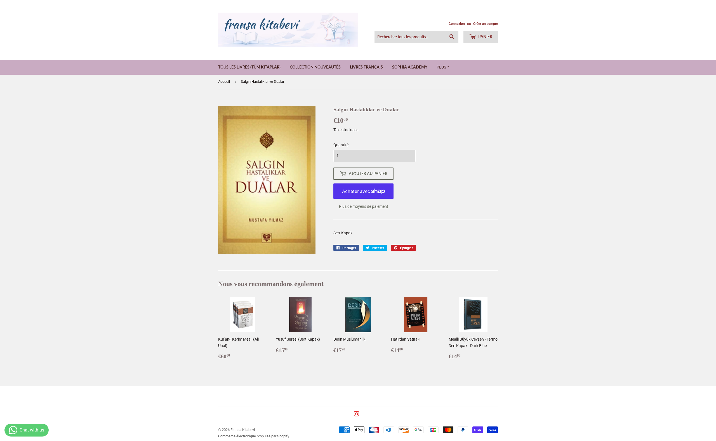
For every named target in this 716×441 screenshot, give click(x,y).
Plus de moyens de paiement (363, 206)
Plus (441, 67)
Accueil (224, 81)
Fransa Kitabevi (242, 430)
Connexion (457, 24)
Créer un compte (485, 24)
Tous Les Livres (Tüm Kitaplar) (249, 67)
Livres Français (366, 67)
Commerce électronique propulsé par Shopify (253, 436)
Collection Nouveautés (315, 67)
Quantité (340, 145)
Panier (484, 36)
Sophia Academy (409, 67)
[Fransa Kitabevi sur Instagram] (356, 414)
